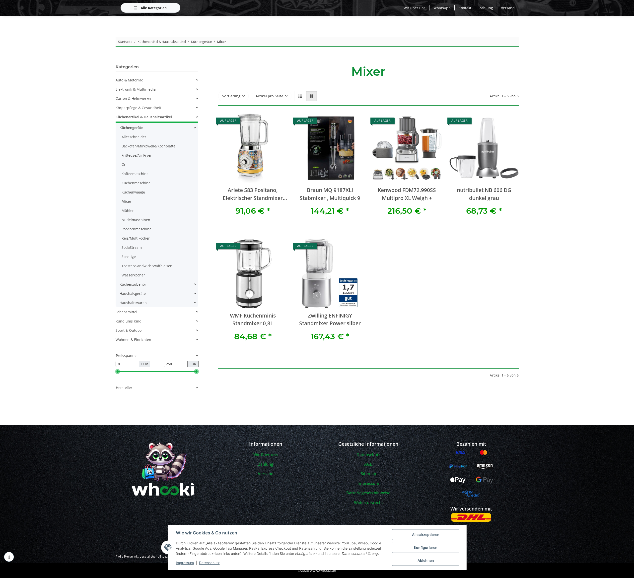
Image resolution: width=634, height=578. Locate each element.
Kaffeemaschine (135, 173)
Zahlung (486, 7)
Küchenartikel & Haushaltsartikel (144, 117)
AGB (368, 464)
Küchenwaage (133, 192)
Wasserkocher (133, 275)
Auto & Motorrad (129, 80)
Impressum (185, 563)
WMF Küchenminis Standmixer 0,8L (253, 319)
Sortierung (231, 96)
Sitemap (368, 473)
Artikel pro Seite (269, 96)
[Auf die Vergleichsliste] (265, 122)
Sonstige (129, 256)
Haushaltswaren (133, 302)
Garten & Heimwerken (134, 98)
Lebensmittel (126, 312)
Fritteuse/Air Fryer (137, 155)
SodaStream (132, 247)
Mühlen (128, 210)
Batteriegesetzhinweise (368, 493)
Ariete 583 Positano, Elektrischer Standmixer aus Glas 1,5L (253, 194)
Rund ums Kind (128, 321)
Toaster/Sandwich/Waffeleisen (147, 265)
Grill (125, 164)
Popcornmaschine (136, 229)
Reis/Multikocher (136, 238)
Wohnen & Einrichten (133, 339)
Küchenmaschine (136, 183)
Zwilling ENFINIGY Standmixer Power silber (330, 319)
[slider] (117, 371)
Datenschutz (209, 563)
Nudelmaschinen (136, 219)
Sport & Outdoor (129, 330)
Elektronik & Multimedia (136, 89)
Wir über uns (414, 7)
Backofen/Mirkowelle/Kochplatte (148, 146)
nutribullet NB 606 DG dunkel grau (484, 194)
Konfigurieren (425, 547)
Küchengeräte (131, 127)
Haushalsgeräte (133, 293)
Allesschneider (134, 136)
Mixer (126, 201)
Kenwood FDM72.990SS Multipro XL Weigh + (407, 194)
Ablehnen (426, 560)
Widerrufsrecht (368, 502)
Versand (508, 7)
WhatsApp (442, 7)
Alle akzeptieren (425, 534)
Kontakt (465, 7)
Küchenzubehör (133, 284)
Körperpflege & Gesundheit (138, 107)
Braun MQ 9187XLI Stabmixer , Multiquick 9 (330, 194)
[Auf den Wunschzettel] (278, 122)
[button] (300, 96)
